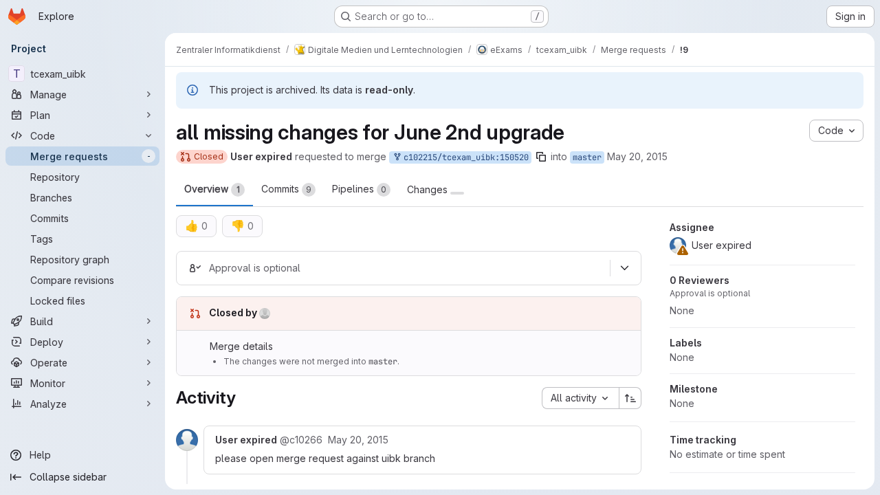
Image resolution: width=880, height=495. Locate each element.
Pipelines (359, 189)
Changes (428, 189)
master (587, 157)
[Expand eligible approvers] (624, 268)
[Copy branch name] (541, 156)
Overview (212, 189)
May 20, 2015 (637, 156)
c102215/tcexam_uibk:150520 (464, 157)
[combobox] (580, 398)
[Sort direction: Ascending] (630, 398)
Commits (286, 189)
